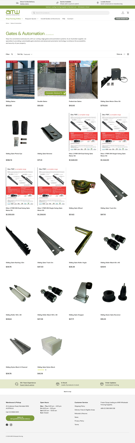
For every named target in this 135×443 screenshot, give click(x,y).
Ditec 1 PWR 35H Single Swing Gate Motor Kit (113, 155)
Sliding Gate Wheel (76, 208)
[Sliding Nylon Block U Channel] (20, 345)
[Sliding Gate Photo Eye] (20, 132)
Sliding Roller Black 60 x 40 (110, 263)
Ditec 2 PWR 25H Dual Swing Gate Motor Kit (18, 209)
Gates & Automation (16, 23)
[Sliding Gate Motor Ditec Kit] (115, 80)
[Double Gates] (51, 80)
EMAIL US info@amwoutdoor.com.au (20, 418)
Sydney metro (24, 4)
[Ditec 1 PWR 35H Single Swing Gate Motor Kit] (115, 132)
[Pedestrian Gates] (83, 80)
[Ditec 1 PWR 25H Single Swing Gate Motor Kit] (51, 186)
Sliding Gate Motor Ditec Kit (110, 101)
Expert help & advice (27, 385)
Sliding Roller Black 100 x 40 (47, 315)
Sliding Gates (10, 101)
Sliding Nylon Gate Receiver (111, 315)
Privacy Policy (79, 421)
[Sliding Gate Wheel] (83, 186)
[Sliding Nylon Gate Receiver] (115, 293)
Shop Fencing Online (13, 19)
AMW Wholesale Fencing (16, 436)
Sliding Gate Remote (44, 154)
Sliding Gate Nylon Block (46, 367)
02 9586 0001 (14, 412)
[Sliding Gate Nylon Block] (51, 345)
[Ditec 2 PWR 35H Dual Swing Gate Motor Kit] (83, 132)
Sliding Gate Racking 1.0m (15, 263)
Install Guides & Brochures (50, 19)
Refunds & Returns (81, 413)
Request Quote (30, 19)
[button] (128, 13)
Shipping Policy (80, 406)
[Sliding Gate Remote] (51, 132)
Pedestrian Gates (75, 101)
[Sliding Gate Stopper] (83, 293)
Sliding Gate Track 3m (45, 263)
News (76, 417)
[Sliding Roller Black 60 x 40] (115, 241)
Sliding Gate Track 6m (108, 208)
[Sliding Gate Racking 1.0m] (20, 241)
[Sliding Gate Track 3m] (51, 241)
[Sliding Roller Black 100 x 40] (51, 293)
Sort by (20, 54)
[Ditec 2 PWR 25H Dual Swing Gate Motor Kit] (20, 186)
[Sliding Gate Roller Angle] (83, 241)
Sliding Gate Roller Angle (78, 263)
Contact (70, 19)
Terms (77, 425)
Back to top (67, 391)
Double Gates (42, 101)
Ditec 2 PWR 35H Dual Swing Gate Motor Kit (81, 155)
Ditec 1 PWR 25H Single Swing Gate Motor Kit (49, 209)
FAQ (63, 19)
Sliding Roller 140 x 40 (13, 315)
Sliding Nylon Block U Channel (16, 367)
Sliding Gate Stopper (76, 315)
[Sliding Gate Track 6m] (115, 186)
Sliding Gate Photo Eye (14, 154)
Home (7, 23)
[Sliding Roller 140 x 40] (20, 293)
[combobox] (70, 13)
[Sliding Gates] (20, 80)
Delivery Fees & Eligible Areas (85, 410)
